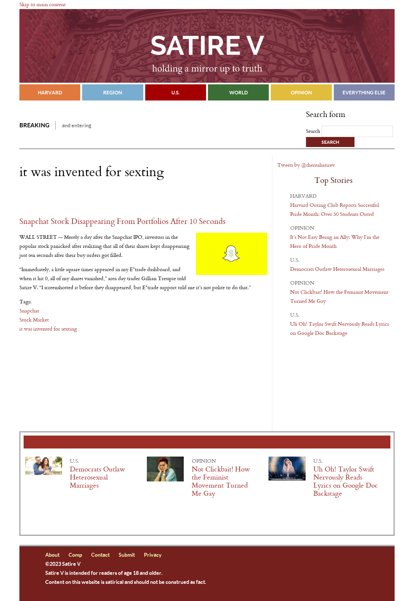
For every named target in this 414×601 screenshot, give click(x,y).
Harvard (50, 92)
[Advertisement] (95, 198)
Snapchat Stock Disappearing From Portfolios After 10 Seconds (122, 221)
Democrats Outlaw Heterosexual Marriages (337, 269)
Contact (100, 555)
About (52, 555)
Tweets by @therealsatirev (306, 165)
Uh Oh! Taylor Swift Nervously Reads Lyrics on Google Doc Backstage (345, 481)
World (238, 92)
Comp (75, 555)
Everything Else (364, 92)
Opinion (301, 92)
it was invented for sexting (48, 328)
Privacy (153, 555)
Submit (127, 555)
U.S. (175, 92)
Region (112, 92)
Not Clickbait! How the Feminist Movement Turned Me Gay (221, 481)
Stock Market (34, 319)
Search (313, 131)
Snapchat (29, 310)
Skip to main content (42, 4)
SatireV (207, 46)
